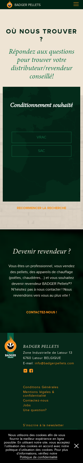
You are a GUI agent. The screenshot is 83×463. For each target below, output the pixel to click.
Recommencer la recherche (41, 208)
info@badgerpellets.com (54, 363)
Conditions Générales (41, 387)
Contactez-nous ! (41, 312)
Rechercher (60, 193)
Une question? (35, 410)
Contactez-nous (36, 400)
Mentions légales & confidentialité (38, 394)
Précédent (21, 193)
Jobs (27, 405)
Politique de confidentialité (38, 457)
